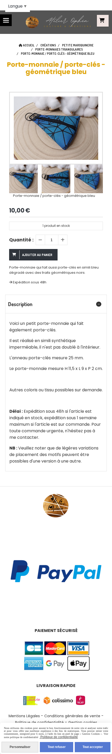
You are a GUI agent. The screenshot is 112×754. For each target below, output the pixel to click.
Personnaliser (20, 747)
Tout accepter (93, 747)
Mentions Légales (24, 716)
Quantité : (21, 239)
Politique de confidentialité (59, 737)
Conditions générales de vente (72, 716)
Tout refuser (57, 747)
